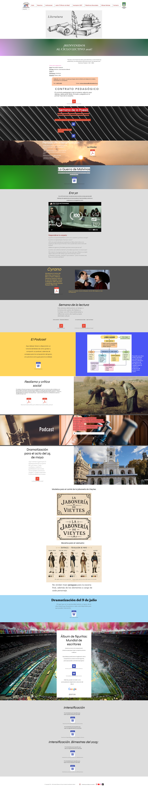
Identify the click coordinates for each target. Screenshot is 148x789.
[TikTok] (103, 784)
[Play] (74, 433)
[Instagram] (101, 784)
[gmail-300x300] (80, 784)
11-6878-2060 (58, 83)
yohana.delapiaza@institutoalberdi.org (89, 83)
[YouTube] (99, 784)
